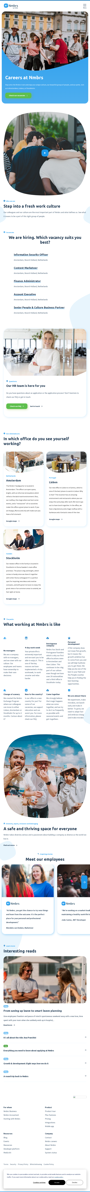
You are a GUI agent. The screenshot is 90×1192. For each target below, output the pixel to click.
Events (6, 1141)
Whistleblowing (36, 1164)
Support (48, 1149)
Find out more (9, 845)
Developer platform (12, 1149)
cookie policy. (58, 1177)
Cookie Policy (49, 1164)
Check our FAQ (16, 406)
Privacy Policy (23, 1164)
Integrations (50, 1123)
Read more (8, 1025)
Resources (8, 1145)
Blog (5, 1138)
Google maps (11, 521)
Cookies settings (39, 1182)
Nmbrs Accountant (11, 1115)
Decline (74, 1182)
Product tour (50, 1111)
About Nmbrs (50, 1145)
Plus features (50, 1115)
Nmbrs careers (51, 1141)
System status (51, 1153)
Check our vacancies (17, 95)
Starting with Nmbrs (12, 1119)
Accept (56, 1182)
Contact (48, 1138)
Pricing (48, 1119)
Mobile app (49, 1126)
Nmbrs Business (10, 1111)
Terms (6, 1164)
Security (13, 1164)
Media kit (7, 1153)
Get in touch (35, 406)
